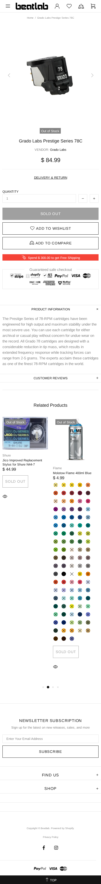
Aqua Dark (55, 606)
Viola (72, 638)
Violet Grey (64, 566)
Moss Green (80, 541)
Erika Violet (80, 501)
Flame (57, 468)
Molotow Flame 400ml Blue (72, 473)
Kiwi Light (88, 541)
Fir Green (64, 606)
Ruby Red (72, 493)
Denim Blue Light (80, 590)
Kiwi (55, 549)
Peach (64, 501)
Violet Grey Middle (55, 566)
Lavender (88, 582)
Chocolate (64, 638)
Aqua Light (80, 598)
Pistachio (88, 533)
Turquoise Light (55, 533)
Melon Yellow (80, 485)
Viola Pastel (55, 590)
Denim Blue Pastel (72, 590)
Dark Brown (64, 558)
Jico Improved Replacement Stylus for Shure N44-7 (22, 462)
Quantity (10, 191)
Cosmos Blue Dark (64, 622)
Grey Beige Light (80, 549)
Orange (55, 493)
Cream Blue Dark (64, 525)
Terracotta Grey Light (80, 558)
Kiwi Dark (64, 549)
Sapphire (80, 614)
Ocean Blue (88, 525)
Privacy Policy (50, 837)
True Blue (80, 517)
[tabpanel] (25, 465)
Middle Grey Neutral (80, 566)
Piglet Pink (80, 582)
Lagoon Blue (80, 525)
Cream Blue (55, 525)
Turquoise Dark (72, 533)
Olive (55, 630)
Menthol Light (88, 606)
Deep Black (64, 574)
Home (30, 17)
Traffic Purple (55, 509)
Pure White (72, 574)
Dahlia (72, 630)
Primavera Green (72, 622)
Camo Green (88, 622)
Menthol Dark (64, 614)
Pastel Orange (72, 501)
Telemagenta (88, 501)
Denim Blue (88, 590)
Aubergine (88, 493)
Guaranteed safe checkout (50, 269)
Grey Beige (88, 549)
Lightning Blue (72, 614)
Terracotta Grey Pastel (72, 558)
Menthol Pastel (80, 606)
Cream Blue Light (88, 517)
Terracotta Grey (88, 558)
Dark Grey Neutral (88, 566)
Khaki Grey (55, 558)
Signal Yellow (80, 574)
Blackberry (72, 509)
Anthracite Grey (55, 574)
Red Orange (55, 582)
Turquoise (64, 533)
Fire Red (64, 493)
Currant (80, 509)
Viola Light (64, 590)
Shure (6, 455)
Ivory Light (80, 630)
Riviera (72, 525)
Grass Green (55, 541)
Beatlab (32, 6)
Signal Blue (72, 517)
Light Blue (55, 517)
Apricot (88, 485)
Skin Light (72, 549)
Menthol (55, 614)
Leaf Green (72, 541)
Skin (55, 501)
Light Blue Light (88, 509)
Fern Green (64, 541)
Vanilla (55, 485)
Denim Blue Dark (55, 598)
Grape (64, 509)
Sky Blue (64, 517)
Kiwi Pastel (72, 606)
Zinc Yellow (64, 485)
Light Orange (88, 574)
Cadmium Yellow (72, 485)
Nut (55, 638)
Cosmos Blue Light (88, 614)
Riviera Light (64, 598)
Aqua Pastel (72, 598)
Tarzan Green (80, 622)
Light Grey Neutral (72, 566)
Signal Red (64, 582)
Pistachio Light (80, 533)
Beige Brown (88, 630)
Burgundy (80, 493)
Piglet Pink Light (72, 582)
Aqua (88, 598)
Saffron (64, 630)
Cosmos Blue (55, 622)
